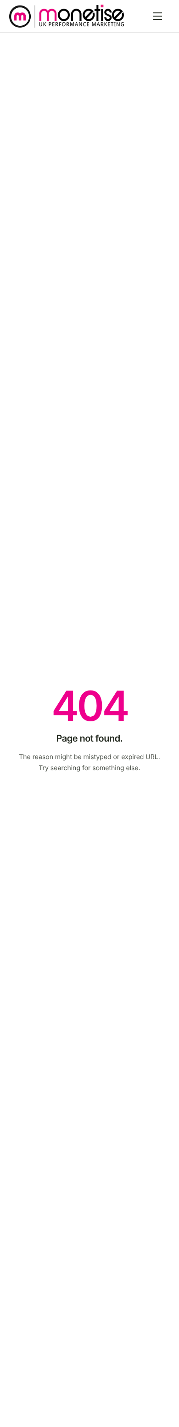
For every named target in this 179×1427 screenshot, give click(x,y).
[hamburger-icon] (157, 16)
